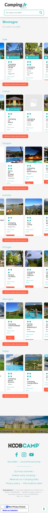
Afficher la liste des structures (15, 84)
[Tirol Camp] (33, 207)
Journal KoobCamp (30, 461)
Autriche (6, 195)
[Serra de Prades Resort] (14, 155)
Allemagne (7, 299)
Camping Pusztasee (12, 224)
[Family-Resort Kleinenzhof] (33, 310)
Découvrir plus (10, 78)
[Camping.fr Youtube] (31, 454)
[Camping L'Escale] (33, 103)
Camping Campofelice (32, 382)
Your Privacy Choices (17, 507)
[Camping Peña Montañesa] (33, 155)
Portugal (6, 247)
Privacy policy (13, 483)
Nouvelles (12, 461)
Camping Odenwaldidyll (14, 325)
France (5, 91)
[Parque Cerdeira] (14, 258)
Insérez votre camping (23, 475)
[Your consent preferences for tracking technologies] (44, 509)
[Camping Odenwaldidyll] (14, 310)
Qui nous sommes (23, 471)
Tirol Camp (29, 224)
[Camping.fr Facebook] (16, 454)
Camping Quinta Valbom (31, 274)
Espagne (6, 143)
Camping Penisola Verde (12, 66)
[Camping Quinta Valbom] (33, 258)
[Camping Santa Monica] (14, 362)
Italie (4, 39)
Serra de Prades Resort (11, 173)
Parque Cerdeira (11, 276)
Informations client (32, 483)
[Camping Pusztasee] (14, 207)
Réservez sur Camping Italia (24, 479)
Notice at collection (10, 510)
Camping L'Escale (31, 120)
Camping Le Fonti (31, 68)
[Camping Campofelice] (33, 362)
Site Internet (10, 339)
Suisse (5, 351)
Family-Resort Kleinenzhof (32, 325)
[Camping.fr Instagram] (24, 454)
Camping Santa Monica (12, 380)
